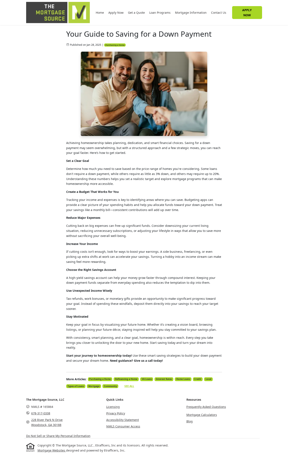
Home (100, 13)
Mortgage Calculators (201, 415)
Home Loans (183, 379)
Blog (189, 421)
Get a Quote (136, 13)
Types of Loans (75, 386)
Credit (197, 379)
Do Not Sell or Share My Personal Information (58, 436)
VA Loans (147, 379)
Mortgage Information (191, 13)
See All (129, 386)
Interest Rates (164, 379)
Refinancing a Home (126, 379)
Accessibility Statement (122, 420)
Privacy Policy (115, 413)
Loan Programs (160, 13)
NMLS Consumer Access (123, 426)
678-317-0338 (40, 413)
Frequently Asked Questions (206, 407)
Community (110, 386)
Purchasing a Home (114, 45)
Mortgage (94, 386)
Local (208, 379)
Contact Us (218, 13)
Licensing (113, 407)
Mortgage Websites (52, 450)
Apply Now (116, 13)
